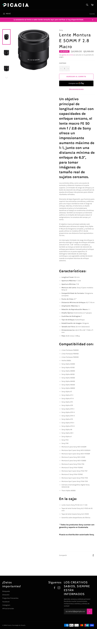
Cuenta (92, 14)
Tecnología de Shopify (18, 625)
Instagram (6, 605)
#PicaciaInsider (8, 609)
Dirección (5, 595)
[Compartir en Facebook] (93, 555)
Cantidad (62, 63)
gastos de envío (67, 55)
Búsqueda (6, 591)
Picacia (9, 625)
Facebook (6, 602)
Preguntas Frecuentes (10, 598)
